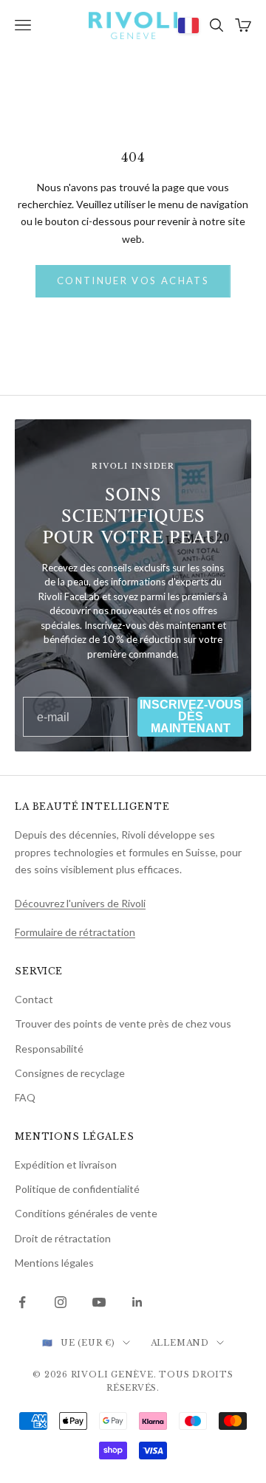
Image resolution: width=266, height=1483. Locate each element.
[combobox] (188, 25)
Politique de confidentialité (77, 1189)
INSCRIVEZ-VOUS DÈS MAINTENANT (191, 716)
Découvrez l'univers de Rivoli (80, 903)
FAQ (25, 1097)
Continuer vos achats (133, 280)
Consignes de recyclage (70, 1073)
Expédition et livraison (66, 1164)
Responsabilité (49, 1048)
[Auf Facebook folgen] (22, 1302)
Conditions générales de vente (86, 1213)
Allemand (180, 1343)
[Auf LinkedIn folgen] (137, 1302)
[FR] (188, 25)
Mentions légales (54, 1262)
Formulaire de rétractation (75, 932)
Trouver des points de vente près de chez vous (123, 1023)
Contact (34, 999)
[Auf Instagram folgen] (60, 1302)
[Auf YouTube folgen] (99, 1302)
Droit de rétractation (63, 1238)
